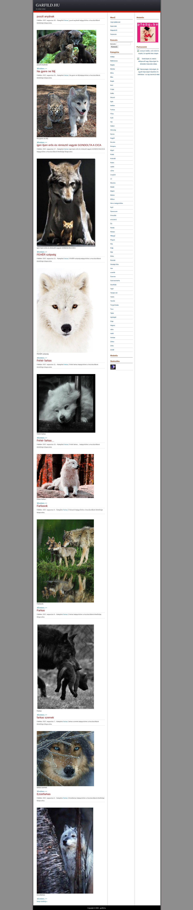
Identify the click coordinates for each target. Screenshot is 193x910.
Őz (111, 223)
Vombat (112, 337)
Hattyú (112, 126)
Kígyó (112, 150)
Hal (111, 122)
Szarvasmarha (115, 280)
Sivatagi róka (114, 264)
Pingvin (112, 240)
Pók (111, 244)
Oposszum (113, 211)
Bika (111, 77)
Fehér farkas (44, 360)
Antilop (112, 57)
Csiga (112, 89)
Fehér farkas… (45, 440)
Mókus (112, 199)
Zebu (112, 345)
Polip (111, 248)
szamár (112, 272)
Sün (111, 268)
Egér (111, 101)
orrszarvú (113, 219)
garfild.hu (48, 4)
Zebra (112, 341)
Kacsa (112, 134)
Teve (111, 309)
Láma (112, 170)
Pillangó (112, 236)
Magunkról (113, 30)
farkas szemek (45, 717)
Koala (112, 154)
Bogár (112, 81)
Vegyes (112, 325)
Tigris (112, 313)
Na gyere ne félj (46, 71)
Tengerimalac (114, 305)
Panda (112, 227)
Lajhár (112, 166)
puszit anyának (45, 16)
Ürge (111, 321)
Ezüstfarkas (44, 794)
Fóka (112, 113)
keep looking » (42, 901)
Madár (112, 187)
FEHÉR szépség (46, 254)
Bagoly (112, 65)
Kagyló (112, 138)
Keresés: (113, 44)
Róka (112, 256)
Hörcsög (113, 130)
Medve (112, 195)
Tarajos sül (113, 293)
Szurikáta (113, 284)
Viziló (112, 333)
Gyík (111, 118)
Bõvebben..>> (42, 69)
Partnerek (113, 34)
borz (111, 85)
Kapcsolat (113, 26)
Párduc (112, 232)
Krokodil (112, 158)
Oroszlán (113, 215)
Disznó (112, 97)
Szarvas (113, 276)
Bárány (112, 69)
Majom (112, 191)
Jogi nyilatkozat (115, 22)
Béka (112, 73)
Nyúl (111, 207)
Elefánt (112, 105)
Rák (111, 252)
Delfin (112, 93)
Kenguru (113, 146)
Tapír (112, 289)
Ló (111, 179)
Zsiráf (112, 350)
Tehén (112, 297)
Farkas (66, 20)
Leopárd (113, 175)
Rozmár (112, 260)
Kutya (112, 162)
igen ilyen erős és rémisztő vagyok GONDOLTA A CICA (69, 145)
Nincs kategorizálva (116, 203)
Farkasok (42, 505)
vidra (111, 329)
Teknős (112, 301)
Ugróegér (113, 317)
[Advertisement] (112, 6)
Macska (112, 183)
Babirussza (114, 61)
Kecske (112, 142)
